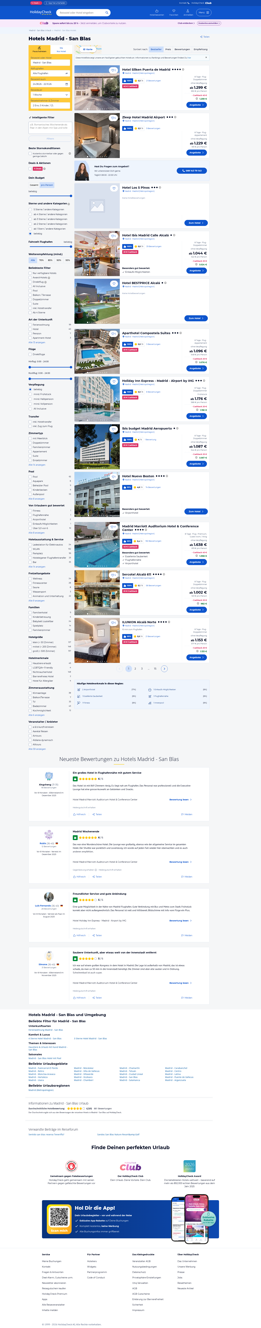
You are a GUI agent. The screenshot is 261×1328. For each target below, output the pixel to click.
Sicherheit (137, 1304)
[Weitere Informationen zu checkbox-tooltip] (69, 153)
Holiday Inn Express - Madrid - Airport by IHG (158, 381)
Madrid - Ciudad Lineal (131, 1074)
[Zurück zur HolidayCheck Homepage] (40, 12)
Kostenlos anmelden (208, 23)
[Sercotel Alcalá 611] (97, 592)
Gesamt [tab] (34, 185)
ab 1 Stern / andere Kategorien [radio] (50, 228)
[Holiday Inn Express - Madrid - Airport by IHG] (97, 399)
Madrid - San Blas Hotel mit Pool (45, 1058)
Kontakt (183, 3)
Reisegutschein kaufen (54, 1288)
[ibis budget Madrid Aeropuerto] (97, 446)
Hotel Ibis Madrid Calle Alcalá (145, 235)
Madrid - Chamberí (83, 1080)
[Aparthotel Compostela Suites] (97, 351)
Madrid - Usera (36, 1080)
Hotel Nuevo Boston (138, 476)
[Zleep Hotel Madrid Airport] (97, 135)
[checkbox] (50, 154)
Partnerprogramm (97, 1272)
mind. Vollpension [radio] (43, 404)
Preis (168, 49)
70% (41, 260)
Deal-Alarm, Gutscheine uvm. (57, 1277)
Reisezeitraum (38, 79)
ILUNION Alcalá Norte (139, 622)
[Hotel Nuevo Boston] (97, 494)
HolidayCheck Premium (54, 1294)
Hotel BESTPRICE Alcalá (141, 283)
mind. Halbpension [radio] (43, 399)
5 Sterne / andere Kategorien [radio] (49, 209)
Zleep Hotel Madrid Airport (143, 117)
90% (59, 260)
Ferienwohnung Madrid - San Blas (46, 1030)
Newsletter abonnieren (54, 1283)
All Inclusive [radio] (40, 408)
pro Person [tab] (47, 185)
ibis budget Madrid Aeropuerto (147, 428)
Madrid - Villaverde (83, 1074)
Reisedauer (36, 90)
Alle (33, 260)
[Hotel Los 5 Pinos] (97, 205)
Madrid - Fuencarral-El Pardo (43, 1068)
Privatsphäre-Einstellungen (146, 1277)
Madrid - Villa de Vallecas (87, 1071)
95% (68, 260)
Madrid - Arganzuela (175, 1080)
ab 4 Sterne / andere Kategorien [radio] (50, 214)
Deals (35, 3)
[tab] (39, 49)
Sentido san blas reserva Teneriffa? (46, 1134)
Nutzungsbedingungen (144, 1266)
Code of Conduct (96, 1277)
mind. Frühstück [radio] (42, 394)
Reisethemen (184, 1283)
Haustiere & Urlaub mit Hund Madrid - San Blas (48, 1048)
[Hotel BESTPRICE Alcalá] (97, 301)
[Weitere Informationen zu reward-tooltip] (96, 870)
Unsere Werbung (186, 1266)
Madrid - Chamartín (130, 1068)
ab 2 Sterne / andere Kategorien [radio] (50, 224)
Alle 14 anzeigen (37, 464)
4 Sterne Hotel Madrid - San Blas (45, 1038)
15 (155, 668)
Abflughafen (37, 68)
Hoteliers (92, 1261)
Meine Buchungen (51, 1261)
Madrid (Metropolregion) (41, 1090)
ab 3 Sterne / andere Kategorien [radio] (50, 219)
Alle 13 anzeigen (37, 342)
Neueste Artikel (185, 1288)
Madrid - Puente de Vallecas (179, 1077)
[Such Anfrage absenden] (107, 12)
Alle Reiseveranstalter (53, 1304)
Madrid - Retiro (36, 1071)
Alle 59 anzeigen (37, 749)
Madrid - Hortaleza (38, 1077)
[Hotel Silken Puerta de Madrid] (97, 87)
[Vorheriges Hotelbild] (78, 87)
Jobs (179, 1277)
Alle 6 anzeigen (37, 715)
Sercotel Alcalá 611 (136, 574)
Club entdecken (185, 23)
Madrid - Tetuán (128, 1071)
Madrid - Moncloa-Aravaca (42, 1074)
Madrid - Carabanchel (176, 1068)
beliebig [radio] (38, 233)
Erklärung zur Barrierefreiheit (148, 1299)
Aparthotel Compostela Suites (146, 333)
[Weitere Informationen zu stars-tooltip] (68, 204)
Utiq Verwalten (140, 1283)
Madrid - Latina (173, 1074)
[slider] (71, 196)
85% (50, 260)
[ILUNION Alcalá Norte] (97, 640)
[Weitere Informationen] (197, 98)
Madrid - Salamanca (130, 1080)
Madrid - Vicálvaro (83, 1077)
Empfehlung (201, 49)
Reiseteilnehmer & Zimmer (45, 100)
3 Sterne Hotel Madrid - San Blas (90, 1038)
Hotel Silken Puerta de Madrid (146, 69)
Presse (180, 1272)
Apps (44, 1299)
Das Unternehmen (187, 1261)
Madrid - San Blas (129, 1077)
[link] (157, 12)
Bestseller (156, 49)
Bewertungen (182, 49)
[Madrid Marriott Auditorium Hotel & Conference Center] (97, 544)
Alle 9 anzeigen (37, 600)
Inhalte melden (50, 1310)
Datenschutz (139, 1272)
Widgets (91, 1266)
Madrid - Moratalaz (83, 1068)
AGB (134, 1288)
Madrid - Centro (173, 1071)
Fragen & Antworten (52, 1272)
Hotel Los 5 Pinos (136, 187)
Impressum (138, 1310)
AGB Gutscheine (141, 1294)
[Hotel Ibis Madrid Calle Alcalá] (97, 253)
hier (189, 58)
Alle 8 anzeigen (37, 498)
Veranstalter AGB (141, 1261)
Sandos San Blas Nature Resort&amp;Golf (118, 1134)
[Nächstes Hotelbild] (116, 87)
